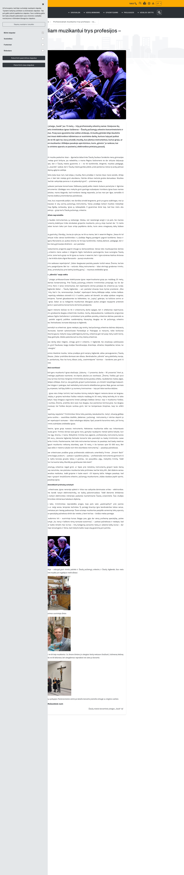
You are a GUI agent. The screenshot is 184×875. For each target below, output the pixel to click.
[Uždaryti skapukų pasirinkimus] (43, 4)
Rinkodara (8, 50)
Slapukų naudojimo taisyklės (24, 24)
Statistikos (8, 38)
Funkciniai (8, 44)
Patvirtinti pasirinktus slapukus (24, 58)
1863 (132, 3)
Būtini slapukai (9, 32)
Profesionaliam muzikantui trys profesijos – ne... (74, 21)
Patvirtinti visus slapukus (24, 65)
